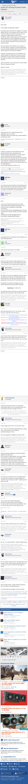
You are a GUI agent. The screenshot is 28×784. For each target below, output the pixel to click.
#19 (26, 559)
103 (4, 687)
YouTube (16, 769)
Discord (10, 764)
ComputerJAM (6, 635)
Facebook (4, 766)
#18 (26, 539)
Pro (14, 494)
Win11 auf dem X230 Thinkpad (11, 595)
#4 (26, 182)
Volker (5, 642)
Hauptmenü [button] (2, 2)
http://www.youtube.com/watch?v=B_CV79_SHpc (10, 174)
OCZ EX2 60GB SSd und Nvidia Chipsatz (15, 626)
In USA (24, 597)
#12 (26, 403)
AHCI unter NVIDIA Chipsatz (12, 620)
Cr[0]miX (5, 621)
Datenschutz (19, 779)
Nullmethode (17, 139)
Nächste (15, 14)
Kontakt (8, 778)
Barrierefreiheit (12, 779)
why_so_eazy (4, 11)
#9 (26, 273)
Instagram (22, 766)
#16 (26, 498)
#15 (26, 474)
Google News (13, 766)
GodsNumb (6, 627)
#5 (26, 198)
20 (3, 736)
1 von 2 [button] (9, 14)
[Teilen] (25, 22)
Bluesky (18, 764)
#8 (26, 258)
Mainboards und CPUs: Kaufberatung (17, 635)
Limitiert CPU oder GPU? (12, 511)
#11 (26, 333)
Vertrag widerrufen (20, 778)
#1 (26, 22)
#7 (26, 247)
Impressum (3, 778)
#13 (26, 423)
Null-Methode (3, 511)
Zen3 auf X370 (15, 594)
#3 (26, 149)
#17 (26, 521)
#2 (26, 130)
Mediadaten (13, 778)
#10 (26, 308)
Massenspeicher (11, 621)
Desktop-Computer (11, 642)
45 (3, 712)
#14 (26, 450)
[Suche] (26, 1)
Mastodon (5, 769)
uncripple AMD (9, 594)
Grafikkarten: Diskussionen (15, 615)
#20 (26, 582)
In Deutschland (4, 598)
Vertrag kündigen (4, 779)
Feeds (3, 764)
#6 (26, 234)
